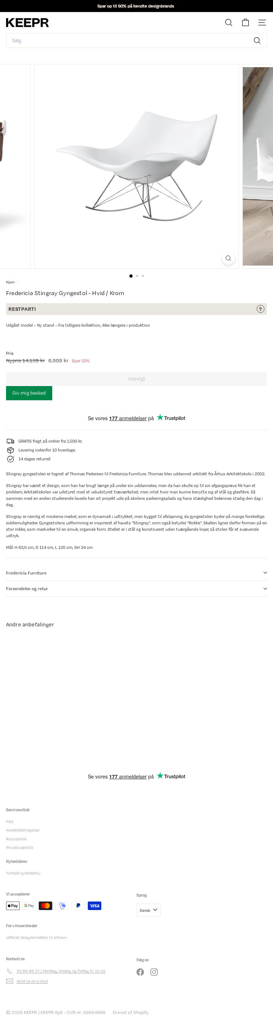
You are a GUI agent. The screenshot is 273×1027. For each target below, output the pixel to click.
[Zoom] (228, 258)
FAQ (9, 821)
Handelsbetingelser (23, 830)
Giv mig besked (29, 393)
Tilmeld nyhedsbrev (23, 873)
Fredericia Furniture (26, 573)
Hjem (11, 282)
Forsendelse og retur (27, 588)
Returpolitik (16, 838)
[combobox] (136, 40)
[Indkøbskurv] (245, 22)
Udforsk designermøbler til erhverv (36, 937)
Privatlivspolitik (19, 847)
